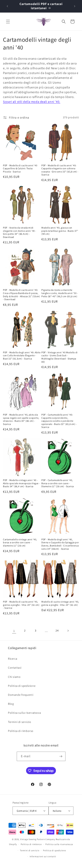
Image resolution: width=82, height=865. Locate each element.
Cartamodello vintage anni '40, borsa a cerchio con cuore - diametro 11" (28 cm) (20, 542)
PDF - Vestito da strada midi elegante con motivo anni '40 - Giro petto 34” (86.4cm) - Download (19, 232)
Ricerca (12, 658)
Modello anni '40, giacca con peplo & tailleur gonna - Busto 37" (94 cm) (59, 230)
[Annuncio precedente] (7, 6)
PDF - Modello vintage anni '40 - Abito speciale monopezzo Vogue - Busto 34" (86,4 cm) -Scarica (21, 483)
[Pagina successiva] (67, 630)
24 (57, 630)
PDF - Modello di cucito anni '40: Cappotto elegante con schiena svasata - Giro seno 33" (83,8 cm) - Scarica (59, 170)
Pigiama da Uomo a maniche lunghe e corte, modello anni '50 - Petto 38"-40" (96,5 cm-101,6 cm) (59, 293)
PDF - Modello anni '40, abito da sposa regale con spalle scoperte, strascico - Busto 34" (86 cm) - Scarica (21, 419)
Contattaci (14, 667)
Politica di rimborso (20, 731)
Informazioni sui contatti (43, 856)
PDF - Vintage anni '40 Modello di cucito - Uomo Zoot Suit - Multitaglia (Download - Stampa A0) (59, 357)
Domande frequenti (20, 695)
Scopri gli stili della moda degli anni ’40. (31, 102)
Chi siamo (14, 677)
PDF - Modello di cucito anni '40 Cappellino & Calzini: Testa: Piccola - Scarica (20, 168)
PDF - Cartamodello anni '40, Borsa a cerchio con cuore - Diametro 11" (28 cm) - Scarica (57, 483)
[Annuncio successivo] (74, 6)
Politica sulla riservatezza (24, 713)
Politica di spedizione (21, 686)
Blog (11, 704)
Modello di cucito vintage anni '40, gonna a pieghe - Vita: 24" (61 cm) (60, 603)
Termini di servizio (19, 722)
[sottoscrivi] (61, 756)
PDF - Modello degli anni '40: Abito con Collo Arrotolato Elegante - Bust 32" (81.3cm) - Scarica (22, 355)
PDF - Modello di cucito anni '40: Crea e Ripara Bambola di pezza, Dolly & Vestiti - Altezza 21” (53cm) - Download (21, 294)
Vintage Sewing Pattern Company (37, 839)
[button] (8, 21)
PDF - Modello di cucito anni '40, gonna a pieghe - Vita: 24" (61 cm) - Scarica (21, 604)
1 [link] (14, 631)
